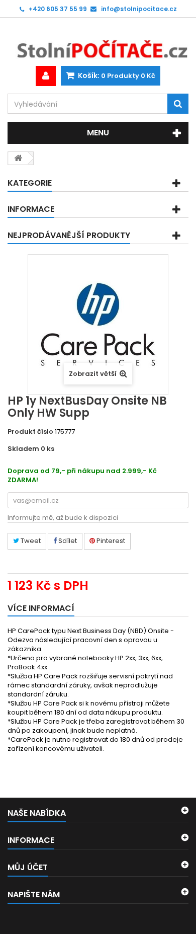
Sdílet (67, 541)
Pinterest (110, 541)
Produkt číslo (30, 431)
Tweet (30, 541)
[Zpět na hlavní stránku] (18, 158)
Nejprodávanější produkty (69, 235)
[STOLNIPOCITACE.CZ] (98, 42)
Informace (31, 209)
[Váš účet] (46, 76)
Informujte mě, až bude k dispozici (63, 517)
